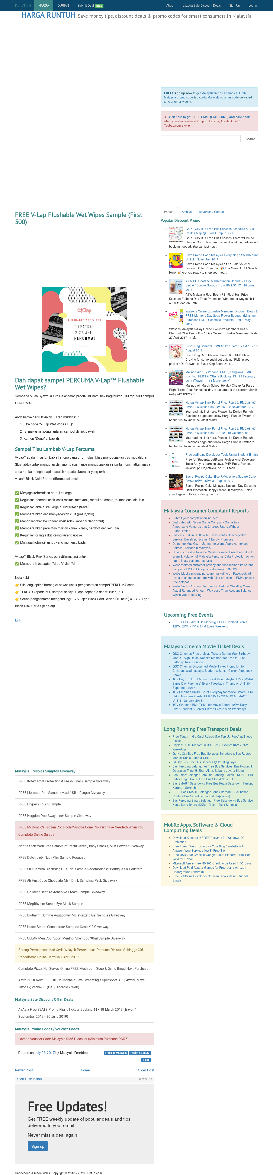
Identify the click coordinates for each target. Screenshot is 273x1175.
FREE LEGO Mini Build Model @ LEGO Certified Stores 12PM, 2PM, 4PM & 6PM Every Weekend (210, 624)
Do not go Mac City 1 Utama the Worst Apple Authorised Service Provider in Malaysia (210, 545)
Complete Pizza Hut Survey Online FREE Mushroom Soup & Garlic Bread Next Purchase (83, 969)
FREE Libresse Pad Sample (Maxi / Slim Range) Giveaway (61, 793)
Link (18, 620)
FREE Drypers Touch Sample (39, 804)
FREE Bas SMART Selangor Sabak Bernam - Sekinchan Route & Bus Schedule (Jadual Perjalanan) (210, 794)
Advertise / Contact (212, 212)
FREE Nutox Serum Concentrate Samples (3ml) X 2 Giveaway (63, 927)
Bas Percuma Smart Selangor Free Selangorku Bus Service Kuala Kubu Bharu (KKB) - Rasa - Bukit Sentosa (213, 802)
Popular (169, 212)
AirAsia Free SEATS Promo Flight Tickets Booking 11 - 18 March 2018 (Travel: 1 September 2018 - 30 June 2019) (77, 1013)
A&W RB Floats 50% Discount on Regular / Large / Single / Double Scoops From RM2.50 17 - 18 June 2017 (220, 285)
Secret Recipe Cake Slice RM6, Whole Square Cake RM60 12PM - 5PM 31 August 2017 (221, 478)
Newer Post (24, 1070)
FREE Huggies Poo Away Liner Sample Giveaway (54, 816)
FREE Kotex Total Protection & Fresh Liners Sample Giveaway (64, 781)
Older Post (146, 1070)
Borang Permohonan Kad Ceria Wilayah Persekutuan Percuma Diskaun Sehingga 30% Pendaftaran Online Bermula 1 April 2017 (81, 953)
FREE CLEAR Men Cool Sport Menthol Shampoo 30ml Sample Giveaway (71, 938)
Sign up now (183, 93)
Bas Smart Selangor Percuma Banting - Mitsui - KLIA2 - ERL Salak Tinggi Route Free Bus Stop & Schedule (213, 777)
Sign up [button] (37, 1146)
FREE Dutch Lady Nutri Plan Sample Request (51, 858)
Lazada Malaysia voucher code (218, 97)
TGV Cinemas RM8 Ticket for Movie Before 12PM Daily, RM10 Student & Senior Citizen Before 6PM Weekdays (210, 706)
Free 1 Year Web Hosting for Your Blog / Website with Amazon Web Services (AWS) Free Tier (209, 848)
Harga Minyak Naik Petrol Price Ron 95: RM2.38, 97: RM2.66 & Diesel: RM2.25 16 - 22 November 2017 (221, 404)
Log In (252, 5)
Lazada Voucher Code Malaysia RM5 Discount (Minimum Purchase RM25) (73, 1039)
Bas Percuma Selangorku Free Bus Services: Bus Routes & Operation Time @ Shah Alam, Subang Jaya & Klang (213, 768)
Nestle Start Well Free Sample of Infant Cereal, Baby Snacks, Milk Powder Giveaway (81, 846)
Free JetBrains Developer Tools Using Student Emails (222, 454)
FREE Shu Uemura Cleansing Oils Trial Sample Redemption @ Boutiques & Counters (80, 869)
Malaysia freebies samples (219, 93)
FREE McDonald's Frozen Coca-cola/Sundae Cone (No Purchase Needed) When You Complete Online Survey (80, 830)
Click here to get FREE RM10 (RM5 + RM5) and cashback (209, 117)
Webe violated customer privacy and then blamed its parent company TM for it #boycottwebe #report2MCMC (213, 567)
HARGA (44, 5)
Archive (187, 212)
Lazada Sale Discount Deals (202, 5)
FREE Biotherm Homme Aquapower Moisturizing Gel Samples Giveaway (71, 915)
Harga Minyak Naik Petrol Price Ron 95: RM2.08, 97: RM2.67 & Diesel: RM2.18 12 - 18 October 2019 (221, 430)
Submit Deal (89, 5)
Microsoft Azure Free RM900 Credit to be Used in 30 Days (212, 863)
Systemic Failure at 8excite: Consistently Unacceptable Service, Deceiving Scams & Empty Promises (209, 537)
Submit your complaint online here (196, 518)
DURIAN (63, 5)
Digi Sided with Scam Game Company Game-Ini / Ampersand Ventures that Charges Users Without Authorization (206, 526)
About (170, 5)
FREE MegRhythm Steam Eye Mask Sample (50, 904)
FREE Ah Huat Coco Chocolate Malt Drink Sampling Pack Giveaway (67, 881)
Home (85, 1070)
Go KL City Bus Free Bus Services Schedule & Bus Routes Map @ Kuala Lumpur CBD (220, 231)
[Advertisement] (136, 51)
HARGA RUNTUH (49, 15)
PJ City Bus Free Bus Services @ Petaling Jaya (204, 762)
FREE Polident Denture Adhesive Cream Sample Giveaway (61, 892)
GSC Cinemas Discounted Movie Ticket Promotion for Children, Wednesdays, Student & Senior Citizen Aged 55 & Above (213, 670)
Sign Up (234, 5)
